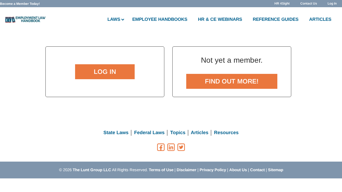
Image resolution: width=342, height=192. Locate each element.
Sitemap (275, 169)
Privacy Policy (213, 169)
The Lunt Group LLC (92, 169)
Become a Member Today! (20, 4)
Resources (226, 132)
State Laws (116, 132)
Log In (332, 3)
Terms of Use (161, 169)
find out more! (232, 81)
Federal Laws (149, 132)
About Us (238, 169)
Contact (257, 169)
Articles (199, 132)
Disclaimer (186, 169)
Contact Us (308, 3)
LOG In (105, 71)
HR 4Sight (282, 3)
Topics (177, 132)
